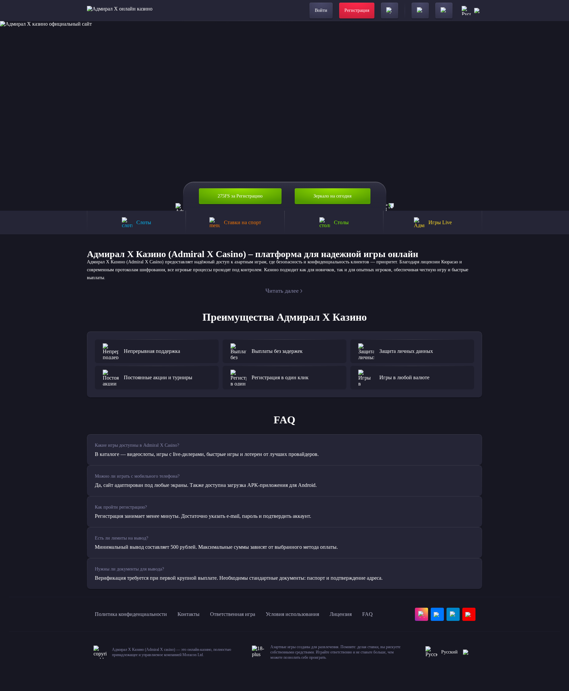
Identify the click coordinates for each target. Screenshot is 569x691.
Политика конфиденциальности (131, 614)
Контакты (188, 614)
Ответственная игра (232, 614)
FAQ (367, 614)
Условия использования (292, 614)
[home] (119, 10)
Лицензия (341, 614)
